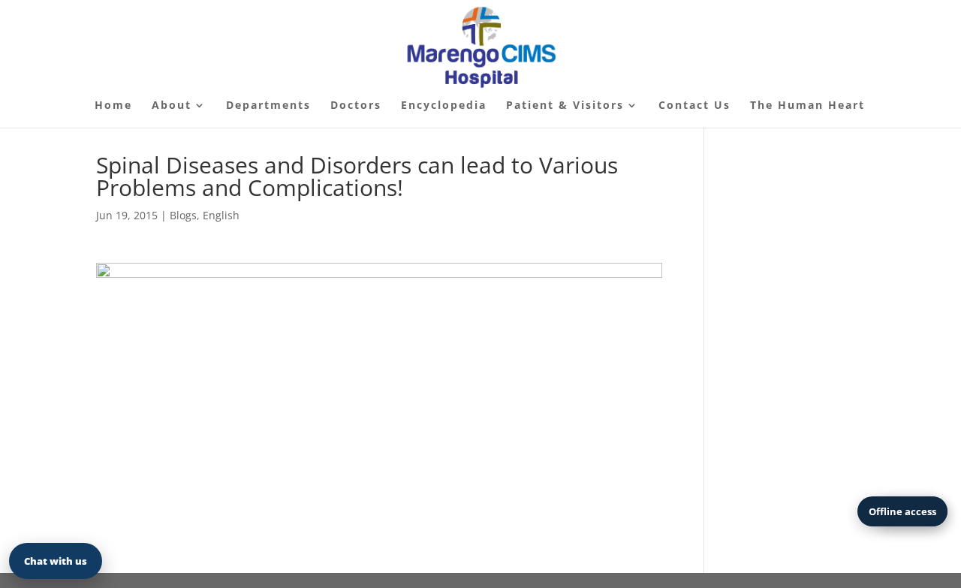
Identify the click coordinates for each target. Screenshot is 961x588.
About (171, 106)
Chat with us (55, 561)
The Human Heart (807, 106)
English (221, 215)
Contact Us (694, 106)
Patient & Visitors (565, 106)
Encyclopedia (444, 106)
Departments (268, 106)
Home (113, 106)
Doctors (355, 106)
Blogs (183, 215)
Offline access (902, 511)
